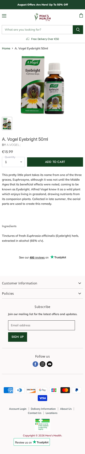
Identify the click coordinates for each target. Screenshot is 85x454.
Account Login (17, 408)
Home (6, 48)
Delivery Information (43, 408)
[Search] (78, 29)
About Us (66, 408)
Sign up (17, 337)
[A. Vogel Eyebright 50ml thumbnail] (7, 123)
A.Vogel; (13, 145)
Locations (51, 412)
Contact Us (34, 412)
